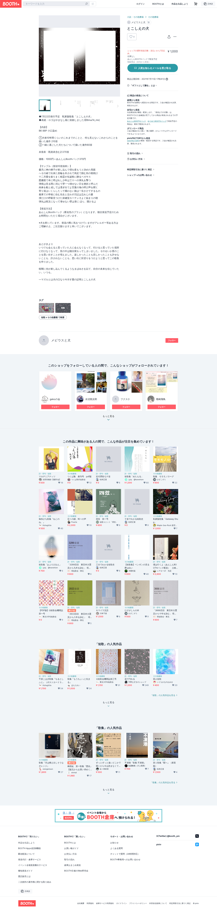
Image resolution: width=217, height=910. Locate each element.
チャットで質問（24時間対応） (125, 854)
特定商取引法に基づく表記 (139, 169)
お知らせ (114, 842)
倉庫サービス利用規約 (105, 903)
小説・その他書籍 (135, 17)
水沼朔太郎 (91, 399)
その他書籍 (153, 17)
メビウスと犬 (61, 340)
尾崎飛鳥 (160, 399)
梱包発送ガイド (25, 870)
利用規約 (90, 903)
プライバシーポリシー (138, 903)
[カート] (148, 22)
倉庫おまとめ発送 (72, 865)
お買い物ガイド (71, 848)
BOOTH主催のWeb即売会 (76, 870)
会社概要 (80, 903)
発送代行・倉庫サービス (29, 859)
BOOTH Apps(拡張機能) (29, 848)
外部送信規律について (158, 903)
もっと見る (108, 416)
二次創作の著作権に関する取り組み (34, 882)
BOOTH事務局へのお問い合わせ (125, 859)
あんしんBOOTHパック (136, 121)
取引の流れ (135, 153)
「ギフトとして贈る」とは (142, 85)
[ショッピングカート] (196, 4)
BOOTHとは (158, 4)
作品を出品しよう (180, 4)
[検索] (86, 4)
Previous (41, 56)
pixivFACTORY (133, 140)
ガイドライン (121, 903)
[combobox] (56, 3)
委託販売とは (24, 876)
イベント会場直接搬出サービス (32, 865)
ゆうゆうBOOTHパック (157, 121)
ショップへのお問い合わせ (139, 175)
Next (117, 56)
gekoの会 (55, 399)
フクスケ (125, 399)
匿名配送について (26, 854)
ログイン (140, 4)
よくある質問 (116, 848)
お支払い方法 (136, 159)
